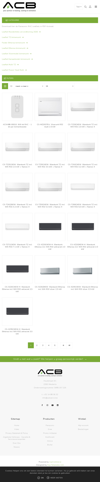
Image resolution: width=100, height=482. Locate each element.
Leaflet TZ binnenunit (11, 37)
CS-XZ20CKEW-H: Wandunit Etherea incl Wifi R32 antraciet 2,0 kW (50, 246)
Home (16, 425)
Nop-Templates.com (55, 465)
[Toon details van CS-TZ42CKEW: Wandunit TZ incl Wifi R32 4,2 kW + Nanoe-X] (83, 147)
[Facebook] (42, 405)
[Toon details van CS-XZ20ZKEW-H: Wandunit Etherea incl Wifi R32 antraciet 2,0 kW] (83, 227)
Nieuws (17, 447)
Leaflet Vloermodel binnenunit (15, 54)
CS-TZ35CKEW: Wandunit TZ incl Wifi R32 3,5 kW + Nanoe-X (50, 165)
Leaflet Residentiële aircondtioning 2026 (20, 32)
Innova (50, 441)
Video (16, 429)
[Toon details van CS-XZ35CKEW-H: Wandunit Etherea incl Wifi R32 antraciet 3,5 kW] (17, 312)
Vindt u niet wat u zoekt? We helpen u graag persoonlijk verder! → (50, 359)
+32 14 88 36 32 (51, 394)
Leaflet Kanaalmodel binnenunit (16, 59)
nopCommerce (55, 462)
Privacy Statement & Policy (17, 433)
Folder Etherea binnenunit (13, 43)
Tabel (5, 86)
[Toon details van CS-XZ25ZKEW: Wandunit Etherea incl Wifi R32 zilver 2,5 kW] (50, 269)
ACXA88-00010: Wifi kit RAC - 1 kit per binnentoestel (17, 125)
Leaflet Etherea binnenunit (13, 48)
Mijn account (83, 425)
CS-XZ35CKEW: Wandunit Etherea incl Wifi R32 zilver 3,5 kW (82, 288)
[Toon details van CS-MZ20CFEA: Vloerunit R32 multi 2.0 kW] (50, 107)
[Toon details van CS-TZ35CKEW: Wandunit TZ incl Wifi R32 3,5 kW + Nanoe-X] (50, 147)
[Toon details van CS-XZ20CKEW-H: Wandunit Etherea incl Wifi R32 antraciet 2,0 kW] (50, 227)
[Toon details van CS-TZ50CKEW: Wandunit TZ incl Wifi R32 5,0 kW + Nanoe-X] (50, 187)
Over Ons (17, 443)
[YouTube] (53, 405)
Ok (42, 478)
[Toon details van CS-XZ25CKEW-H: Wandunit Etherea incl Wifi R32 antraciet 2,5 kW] (17, 269)
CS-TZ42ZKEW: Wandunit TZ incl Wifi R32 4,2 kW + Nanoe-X (17, 205)
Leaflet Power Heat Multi (13, 70)
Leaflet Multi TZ (9, 64)
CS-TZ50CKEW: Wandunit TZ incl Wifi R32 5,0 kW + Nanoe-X (50, 205)
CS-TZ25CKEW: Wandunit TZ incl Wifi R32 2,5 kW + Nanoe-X (17, 165)
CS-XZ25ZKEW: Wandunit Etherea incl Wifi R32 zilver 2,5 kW (50, 288)
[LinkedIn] (58, 405)
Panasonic (50, 425)
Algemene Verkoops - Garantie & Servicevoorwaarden (16, 438)
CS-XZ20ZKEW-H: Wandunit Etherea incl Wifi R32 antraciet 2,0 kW (82, 246)
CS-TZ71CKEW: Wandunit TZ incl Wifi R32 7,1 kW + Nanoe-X (17, 245)
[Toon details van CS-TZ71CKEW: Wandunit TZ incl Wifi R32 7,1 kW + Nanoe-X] (17, 227)
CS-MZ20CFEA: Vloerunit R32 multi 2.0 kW (50, 125)
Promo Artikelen (50, 433)
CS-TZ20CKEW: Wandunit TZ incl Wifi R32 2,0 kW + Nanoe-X (82, 125)
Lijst (11, 86)
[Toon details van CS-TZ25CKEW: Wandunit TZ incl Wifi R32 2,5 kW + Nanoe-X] (17, 147)
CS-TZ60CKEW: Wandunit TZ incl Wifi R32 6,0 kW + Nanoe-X (82, 205)
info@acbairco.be (50, 398)
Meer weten (56, 478)
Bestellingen (83, 429)
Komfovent (49, 437)
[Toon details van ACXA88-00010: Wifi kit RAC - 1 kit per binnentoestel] (17, 107)
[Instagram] (47, 405)
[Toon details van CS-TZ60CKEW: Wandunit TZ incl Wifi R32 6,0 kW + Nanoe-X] (83, 187)
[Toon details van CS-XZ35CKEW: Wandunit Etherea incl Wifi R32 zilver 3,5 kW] (83, 269)
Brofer (50, 445)
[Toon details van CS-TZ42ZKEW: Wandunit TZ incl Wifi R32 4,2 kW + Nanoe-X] (17, 187)
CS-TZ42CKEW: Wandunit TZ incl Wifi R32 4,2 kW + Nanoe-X (82, 165)
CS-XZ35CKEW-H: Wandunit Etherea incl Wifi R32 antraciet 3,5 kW (17, 331)
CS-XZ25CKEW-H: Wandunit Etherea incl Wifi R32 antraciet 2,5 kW (17, 289)
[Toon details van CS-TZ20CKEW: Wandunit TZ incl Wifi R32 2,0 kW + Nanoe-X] (83, 107)
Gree (50, 429)
